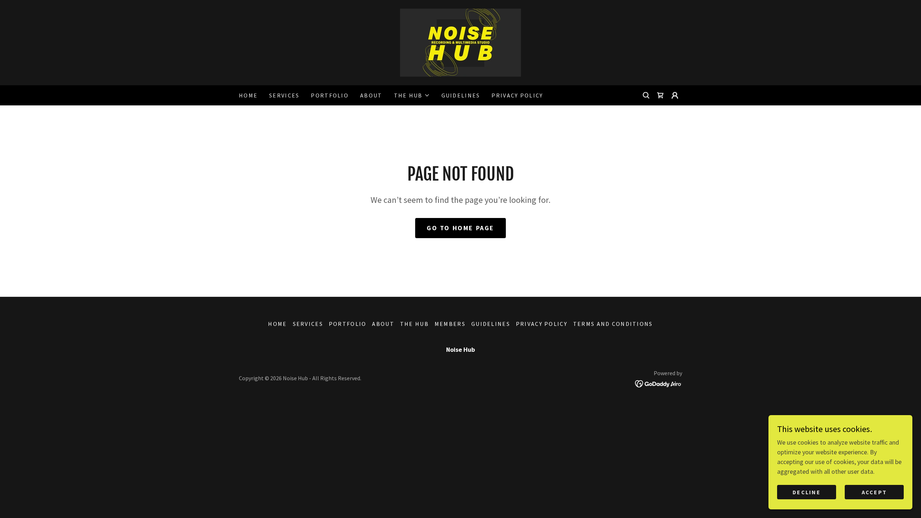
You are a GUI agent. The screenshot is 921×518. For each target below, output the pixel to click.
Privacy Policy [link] (517, 95)
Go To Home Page (460, 228)
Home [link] (248, 95)
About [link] (371, 95)
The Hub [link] (414, 323)
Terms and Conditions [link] (613, 323)
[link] (460, 42)
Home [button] (277, 323)
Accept (874, 492)
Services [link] (284, 95)
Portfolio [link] (330, 95)
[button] (412, 95)
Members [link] (450, 323)
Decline (807, 492)
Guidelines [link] (460, 95)
